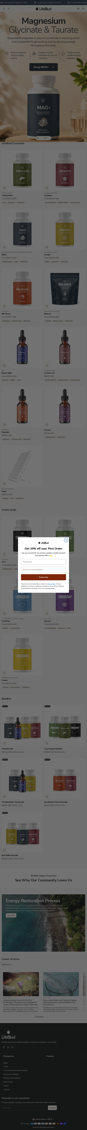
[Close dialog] (66, 540)
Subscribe (43, 577)
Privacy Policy (52, 584)
